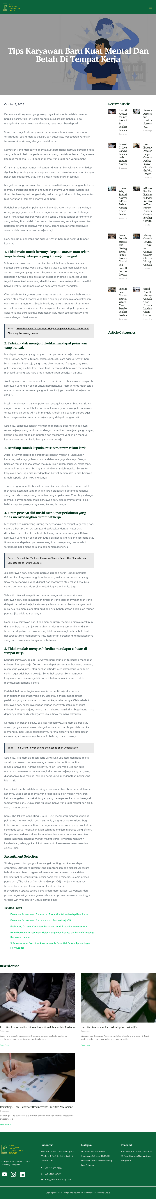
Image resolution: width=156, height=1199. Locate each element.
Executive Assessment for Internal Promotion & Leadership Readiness (125, 120)
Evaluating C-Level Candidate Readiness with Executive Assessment (125, 154)
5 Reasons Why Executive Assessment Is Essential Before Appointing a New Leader (125, 201)
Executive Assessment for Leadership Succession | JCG (109, 1027)
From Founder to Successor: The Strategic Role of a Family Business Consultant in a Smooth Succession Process (125, 254)
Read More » (5, 1045)
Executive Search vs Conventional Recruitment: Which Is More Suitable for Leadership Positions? (126, 302)
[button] (150, 7)
